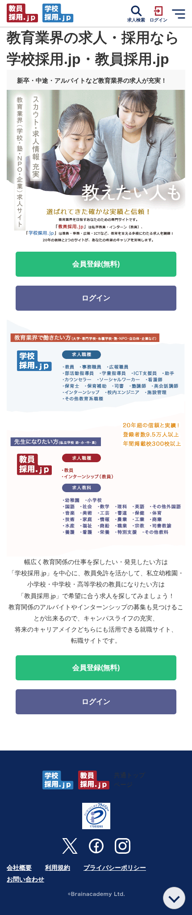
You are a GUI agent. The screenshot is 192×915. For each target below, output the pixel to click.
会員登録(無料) (96, 264)
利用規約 (57, 867)
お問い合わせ (25, 879)
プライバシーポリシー (114, 867)
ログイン (96, 298)
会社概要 (19, 867)
